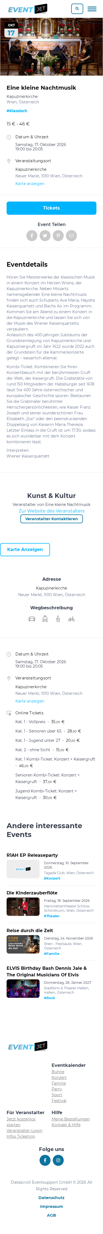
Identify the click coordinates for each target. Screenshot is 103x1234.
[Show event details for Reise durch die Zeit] (23, 944)
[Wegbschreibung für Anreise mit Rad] (71, 618)
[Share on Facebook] (31, 235)
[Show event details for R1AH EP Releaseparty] (23, 869)
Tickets (51, 208)
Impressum (51, 1206)
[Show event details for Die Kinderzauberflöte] (23, 906)
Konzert (59, 1077)
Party (57, 1089)
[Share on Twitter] (45, 235)
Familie (59, 1083)
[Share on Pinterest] (58, 235)
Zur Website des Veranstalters (52, 511)
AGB (51, 1215)
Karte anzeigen (29, 183)
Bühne (58, 1071)
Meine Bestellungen (71, 1119)
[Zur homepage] (27, 9)
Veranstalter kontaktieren (51, 518)
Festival (59, 1100)
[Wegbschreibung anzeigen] (31, 618)
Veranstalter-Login (24, 1130)
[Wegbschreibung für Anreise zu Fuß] (58, 618)
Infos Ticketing (21, 1136)
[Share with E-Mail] (71, 235)
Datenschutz (51, 1197)
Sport (57, 1094)
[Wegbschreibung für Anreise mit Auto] (45, 618)
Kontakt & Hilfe (66, 1124)
